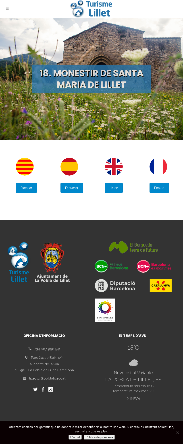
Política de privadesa (99, 437)
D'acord (75, 437)
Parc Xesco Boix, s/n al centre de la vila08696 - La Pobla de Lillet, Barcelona (44, 364)
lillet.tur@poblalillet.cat (47, 378)
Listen (114, 188)
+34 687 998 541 (47, 349)
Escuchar (71, 188)
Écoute (159, 188)
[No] (177, 432)
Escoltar (26, 188)
